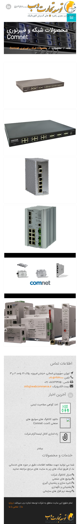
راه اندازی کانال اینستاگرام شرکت (41, 434)
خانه (68, 48)
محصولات (57, 48)
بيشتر (40, 449)
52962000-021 (56, 378)
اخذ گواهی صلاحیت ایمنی (44, 405)
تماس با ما (13, 507)
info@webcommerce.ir (37, 387)
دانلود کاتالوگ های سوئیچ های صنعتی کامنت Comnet (42, 421)
